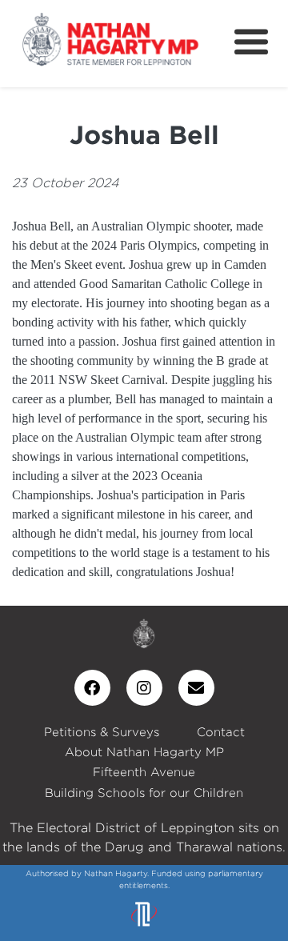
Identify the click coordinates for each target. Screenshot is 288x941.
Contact (221, 732)
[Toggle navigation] (251, 42)
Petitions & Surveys (101, 732)
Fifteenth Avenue (144, 772)
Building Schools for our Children (144, 793)
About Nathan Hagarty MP (144, 752)
